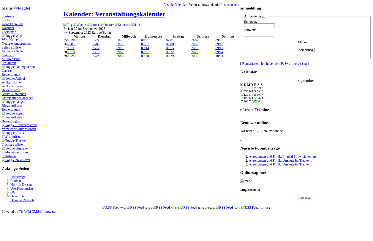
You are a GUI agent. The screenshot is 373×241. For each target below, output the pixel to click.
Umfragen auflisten (15, 152)
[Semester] (122, 25)
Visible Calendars (176, 4)
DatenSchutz (19, 196)
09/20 (120, 52)
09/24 (219, 52)
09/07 (145, 44)
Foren (20, 113)
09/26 (96, 56)
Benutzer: (250, 21)
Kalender (8, 28)
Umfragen (22, 148)
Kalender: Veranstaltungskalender (114, 14)
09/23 (194, 52)
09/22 (170, 52)
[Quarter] (107, 25)
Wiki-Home (10, 39)
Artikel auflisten (13, 86)
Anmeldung (306, 50)
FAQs (20, 133)
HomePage (17, 177)
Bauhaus (16, 181)
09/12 (96, 48)
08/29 (96, 40)
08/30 (120, 40)
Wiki (19, 36)
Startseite (8, 16)
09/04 (71, 44)
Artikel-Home (11, 82)
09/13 (120, 48)
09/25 (71, 56)
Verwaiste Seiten (13, 51)
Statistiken (9, 156)
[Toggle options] (9, 36)
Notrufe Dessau (21, 184)
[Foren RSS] (224, 207)
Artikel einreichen (14, 94)
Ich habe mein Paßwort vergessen (284, 63)
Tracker (21, 140)
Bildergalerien (25, 67)
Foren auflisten (12, 117)
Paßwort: (250, 30)
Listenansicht (230, 4)
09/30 (194, 56)
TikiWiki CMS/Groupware (37, 211)
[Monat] (93, 25)
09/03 (219, 40)
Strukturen (9, 63)
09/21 (145, 52)
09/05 (96, 44)
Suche (6, 20)
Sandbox (8, 55)
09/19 (96, 52)
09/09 (194, 44)
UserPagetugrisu (21, 188)
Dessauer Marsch (22, 200)
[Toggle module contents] (21, 8)
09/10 (219, 44)
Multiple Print (11, 59)
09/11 (70, 48)
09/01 (170, 40)
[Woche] (79, 25)
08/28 (71, 40)
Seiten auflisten (12, 47)
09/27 (120, 56)
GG (13, 192)
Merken (303, 42)
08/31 (145, 40)
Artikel (20, 78)
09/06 (120, 44)
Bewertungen (11, 74)
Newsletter (23, 160)
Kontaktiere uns (12, 24)
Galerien (7, 70)
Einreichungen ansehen (17, 98)
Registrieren (250, 63)
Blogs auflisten (12, 105)
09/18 (71, 52)
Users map (9, 32)
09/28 (145, 56)
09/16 (194, 48)
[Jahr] (135, 25)
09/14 (145, 48)
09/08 (170, 44)
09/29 (170, 56)
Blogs (20, 102)
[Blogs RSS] (135, 207)
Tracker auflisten (13, 144)
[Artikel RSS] (161, 207)
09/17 (219, 48)
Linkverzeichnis (26, 125)
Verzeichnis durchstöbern (19, 129)
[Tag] (67, 25)
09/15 (170, 48)
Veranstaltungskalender (204, 4)
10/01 (219, 56)
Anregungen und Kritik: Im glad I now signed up (282, 156)
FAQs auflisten (12, 137)
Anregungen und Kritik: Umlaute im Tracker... (280, 160)
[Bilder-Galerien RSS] (188, 207)
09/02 (194, 40)
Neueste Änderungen (16, 43)
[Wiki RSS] (110, 207)
